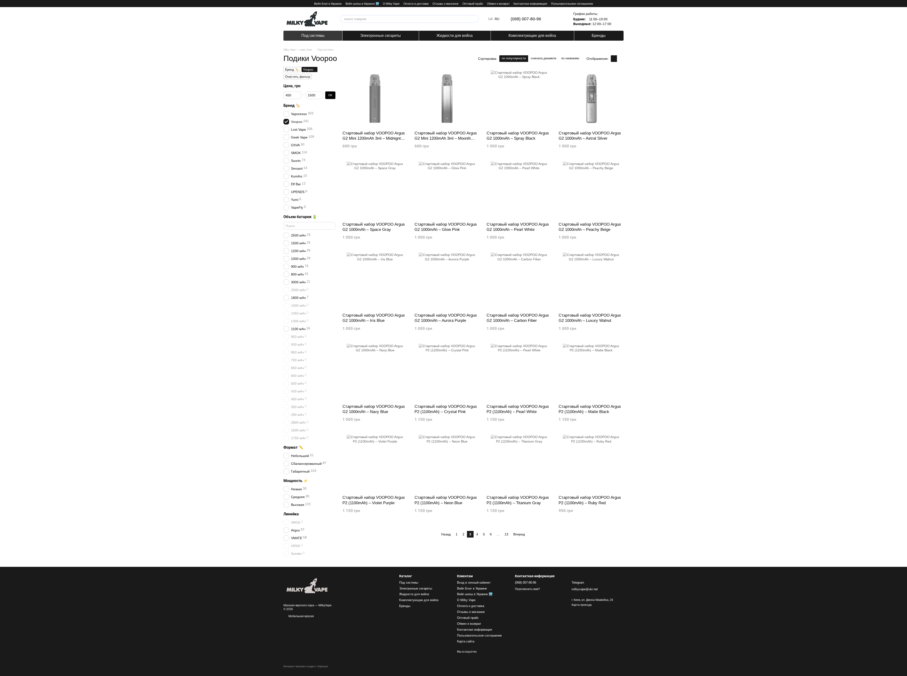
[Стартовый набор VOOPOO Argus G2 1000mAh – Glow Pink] (447, 190)
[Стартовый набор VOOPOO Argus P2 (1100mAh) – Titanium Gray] (519, 463)
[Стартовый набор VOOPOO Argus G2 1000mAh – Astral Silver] (591, 98)
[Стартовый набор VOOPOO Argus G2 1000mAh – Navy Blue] (374, 372)
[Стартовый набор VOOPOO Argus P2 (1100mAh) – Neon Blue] (447, 463)
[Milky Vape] (307, 585)
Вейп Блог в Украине (328, 3)
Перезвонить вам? (527, 589)
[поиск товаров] (475, 19)
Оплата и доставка (416, 3)
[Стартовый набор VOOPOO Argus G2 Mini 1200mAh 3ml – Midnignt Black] (374, 98)
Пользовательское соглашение (572, 3)
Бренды (599, 36)
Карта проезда (582, 605)
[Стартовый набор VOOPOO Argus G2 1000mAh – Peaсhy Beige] (591, 190)
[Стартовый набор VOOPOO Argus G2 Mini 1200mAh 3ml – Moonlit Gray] (447, 98)
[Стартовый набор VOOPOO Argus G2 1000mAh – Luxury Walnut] (591, 281)
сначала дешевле (543, 58)
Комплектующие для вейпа (532, 36)
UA (490, 19)
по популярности (514, 58)
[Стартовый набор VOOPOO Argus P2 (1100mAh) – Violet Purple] (374, 463)
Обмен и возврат (498, 3)
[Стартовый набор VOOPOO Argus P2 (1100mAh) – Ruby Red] (591, 463)
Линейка (291, 514)
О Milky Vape (391, 3)
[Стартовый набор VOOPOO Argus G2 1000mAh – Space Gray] (374, 190)
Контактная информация (530, 3)
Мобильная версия (301, 616)
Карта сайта (465, 641)
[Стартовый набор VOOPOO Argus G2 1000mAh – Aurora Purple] (447, 281)
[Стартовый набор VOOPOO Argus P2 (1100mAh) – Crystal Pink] (447, 372)
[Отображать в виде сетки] (614, 58)
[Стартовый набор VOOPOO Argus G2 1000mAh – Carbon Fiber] (519, 281)
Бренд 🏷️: (292, 69)
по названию (570, 58)
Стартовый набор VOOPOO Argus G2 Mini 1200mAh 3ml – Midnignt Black (373, 138)
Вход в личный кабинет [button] (474, 582)
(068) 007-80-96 (526, 19)
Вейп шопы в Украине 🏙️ (362, 3)
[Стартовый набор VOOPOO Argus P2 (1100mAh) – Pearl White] (519, 372)
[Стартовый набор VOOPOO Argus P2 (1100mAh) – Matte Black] (591, 372)
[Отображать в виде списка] (620, 58)
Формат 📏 (293, 448)
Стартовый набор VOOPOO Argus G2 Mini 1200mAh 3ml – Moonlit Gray (446, 138)
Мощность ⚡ (295, 481)
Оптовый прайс (472, 3)
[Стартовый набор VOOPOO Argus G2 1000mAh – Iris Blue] (374, 281)
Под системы (313, 36)
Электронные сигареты (380, 36)
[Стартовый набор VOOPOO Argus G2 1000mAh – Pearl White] (519, 190)
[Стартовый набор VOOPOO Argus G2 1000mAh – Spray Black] (519, 98)
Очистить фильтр (297, 76)
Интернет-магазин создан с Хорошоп (305, 666)
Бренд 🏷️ (291, 105)
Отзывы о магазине (445, 3)
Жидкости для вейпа (454, 36)
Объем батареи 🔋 (300, 217)
